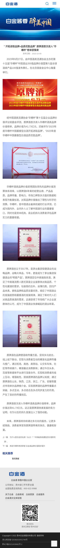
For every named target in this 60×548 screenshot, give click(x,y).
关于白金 (9, 494)
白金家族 (30, 494)
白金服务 (40, 494)
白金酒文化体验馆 (13, 498)
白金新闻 (20, 494)
